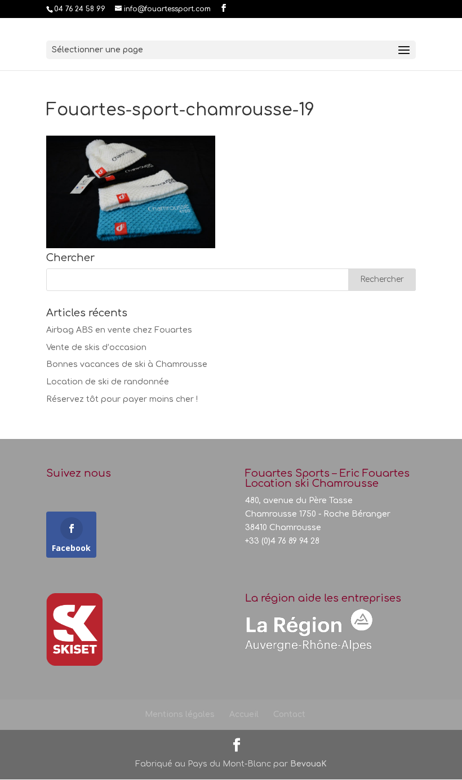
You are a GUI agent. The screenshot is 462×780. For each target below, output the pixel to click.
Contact (289, 714)
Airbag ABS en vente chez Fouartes (119, 330)
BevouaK (308, 764)
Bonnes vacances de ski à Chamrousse (126, 364)
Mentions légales (180, 714)
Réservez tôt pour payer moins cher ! (122, 399)
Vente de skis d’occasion (96, 347)
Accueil (244, 714)
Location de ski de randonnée (107, 382)
